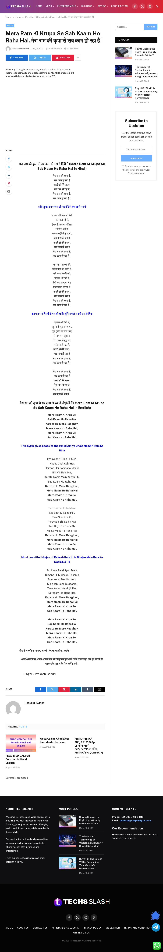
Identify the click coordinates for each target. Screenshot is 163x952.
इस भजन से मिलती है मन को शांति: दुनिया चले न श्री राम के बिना (62, 313)
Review (102, 6)
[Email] (9, 191)
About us (23, 928)
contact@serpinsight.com (135, 820)
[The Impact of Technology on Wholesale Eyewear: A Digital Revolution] (123, 71)
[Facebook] (9, 159)
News (49, 6)
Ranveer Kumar (22, 49)
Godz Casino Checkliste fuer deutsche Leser (55, 740)
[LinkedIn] (9, 175)
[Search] (156, 6)
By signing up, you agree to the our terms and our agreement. (136, 169)
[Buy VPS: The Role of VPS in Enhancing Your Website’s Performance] (123, 92)
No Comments (55, 49)
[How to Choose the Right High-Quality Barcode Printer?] (123, 53)
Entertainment (66, 6)
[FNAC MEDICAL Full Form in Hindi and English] (21, 743)
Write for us (81, 933)
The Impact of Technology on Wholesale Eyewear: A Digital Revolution (146, 72)
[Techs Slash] (18, 6)
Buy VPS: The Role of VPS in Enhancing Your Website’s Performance (146, 93)
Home (39, 6)
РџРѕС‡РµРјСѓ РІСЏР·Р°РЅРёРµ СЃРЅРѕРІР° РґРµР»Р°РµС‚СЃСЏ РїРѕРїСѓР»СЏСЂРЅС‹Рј (88, 745)
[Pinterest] (9, 183)
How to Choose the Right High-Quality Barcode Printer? (145, 52)
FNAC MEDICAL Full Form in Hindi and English (18, 759)
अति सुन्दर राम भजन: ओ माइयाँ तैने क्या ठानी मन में (62, 206)
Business (86, 6)
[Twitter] (9, 167)
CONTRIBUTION (119, 6)
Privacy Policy (92, 928)
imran (10, 25)
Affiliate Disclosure (65, 928)
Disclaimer (113, 928)
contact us (40, 928)
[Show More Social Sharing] (78, 58)
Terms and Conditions (138, 928)
